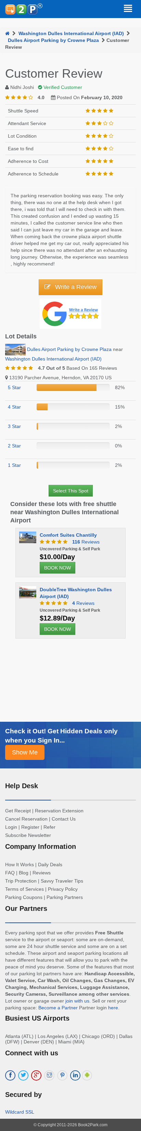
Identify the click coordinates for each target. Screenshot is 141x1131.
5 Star (14, 387)
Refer (49, 827)
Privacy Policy (63, 889)
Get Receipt (18, 810)
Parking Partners (65, 897)
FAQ (10, 872)
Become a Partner (58, 1007)
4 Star (14, 407)
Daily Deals (50, 864)
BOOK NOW (57, 567)
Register (30, 827)
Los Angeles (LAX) (58, 1036)
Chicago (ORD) (98, 1036)
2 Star (14, 445)
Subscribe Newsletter (28, 835)
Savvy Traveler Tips (62, 881)
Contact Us (64, 819)
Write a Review (75, 287)
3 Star (14, 426)
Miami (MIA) (71, 1041)
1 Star (14, 465)
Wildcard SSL (19, 1112)
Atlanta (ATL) (19, 1036)
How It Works (19, 864)
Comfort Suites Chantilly (68, 535)
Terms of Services (24, 889)
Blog (23, 872)
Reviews (86, 542)
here (113, 1007)
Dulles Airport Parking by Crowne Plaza (53, 40)
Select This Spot (70, 490)
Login (11, 827)
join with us (77, 1001)
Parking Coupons (23, 897)
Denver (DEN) (39, 1041)
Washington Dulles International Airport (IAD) (71, 33)
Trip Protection (21, 881)
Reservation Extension (59, 810)
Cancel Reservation (26, 819)
